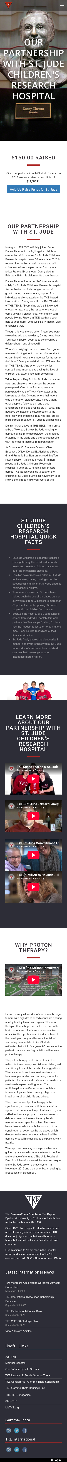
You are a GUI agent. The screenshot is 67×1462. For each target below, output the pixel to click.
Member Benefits (15, 1363)
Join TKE (10, 1356)
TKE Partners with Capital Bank (23, 1311)
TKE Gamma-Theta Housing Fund (25, 1388)
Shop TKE (11, 1401)
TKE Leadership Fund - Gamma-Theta (27, 1375)
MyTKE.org (12, 1407)
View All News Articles (18, 1331)
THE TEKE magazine (18, 1395)
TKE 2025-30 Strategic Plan (21, 1321)
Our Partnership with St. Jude (22, 1369)
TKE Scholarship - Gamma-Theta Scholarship (32, 1381)
